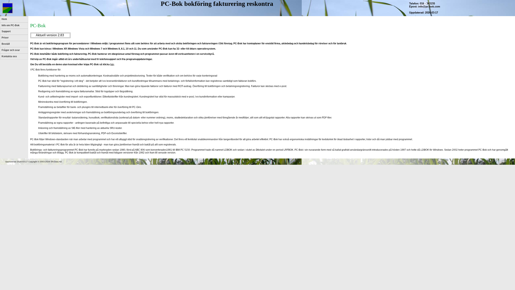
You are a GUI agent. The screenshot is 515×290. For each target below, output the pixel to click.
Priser (5, 37)
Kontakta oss (9, 56)
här (112, 64)
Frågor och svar (11, 50)
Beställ (6, 43)
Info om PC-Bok (11, 25)
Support (6, 31)
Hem (4, 19)
